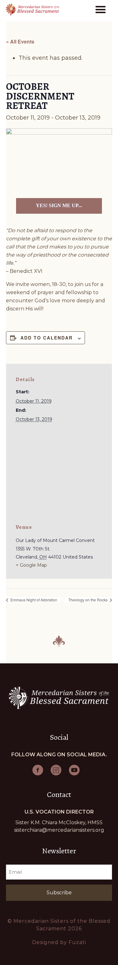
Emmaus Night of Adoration (33, 599)
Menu (101, 9)
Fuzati (77, 942)
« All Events (20, 41)
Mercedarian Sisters (32, 9)
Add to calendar (46, 337)
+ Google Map (31, 565)
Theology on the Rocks (88, 599)
